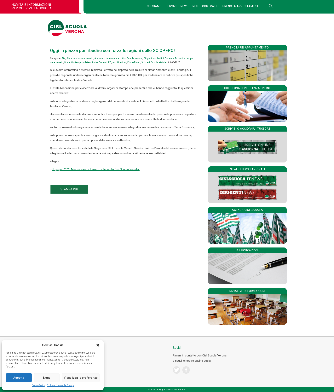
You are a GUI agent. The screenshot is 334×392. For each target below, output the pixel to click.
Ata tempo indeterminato (107, 58)
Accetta (18, 377)
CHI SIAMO (154, 6)
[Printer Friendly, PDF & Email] (69, 192)
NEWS (185, 6)
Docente (169, 58)
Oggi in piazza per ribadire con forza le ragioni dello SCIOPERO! (112, 50)
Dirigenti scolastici (154, 58)
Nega (46, 377)
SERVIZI (171, 6)
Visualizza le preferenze (81, 377)
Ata (63, 58)
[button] (98, 345)
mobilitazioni (119, 62)
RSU (195, 6)
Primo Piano (133, 62)
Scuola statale (158, 62)
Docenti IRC (105, 62)
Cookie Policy (38, 385)
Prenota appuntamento (241, 6)
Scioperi (145, 62)
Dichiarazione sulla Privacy (60, 385)
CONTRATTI (210, 6)
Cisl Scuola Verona (132, 58)
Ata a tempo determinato (79, 58)
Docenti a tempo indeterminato (81, 62)
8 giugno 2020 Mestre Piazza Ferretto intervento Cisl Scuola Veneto (96, 169)
